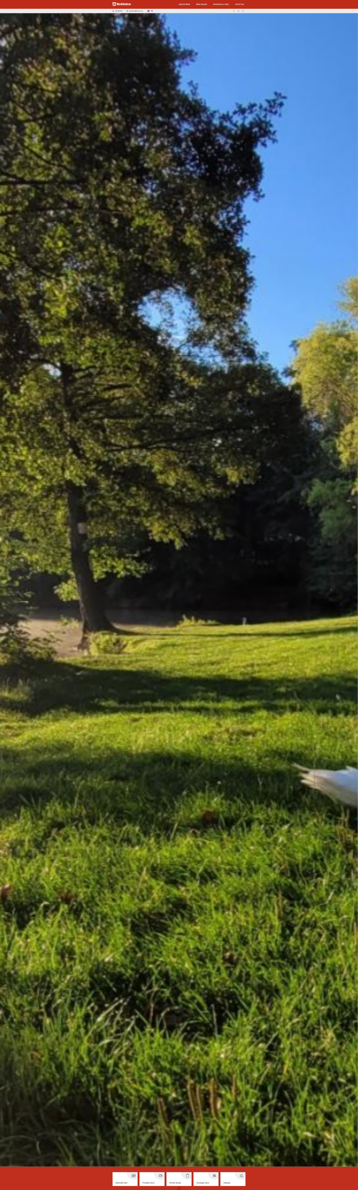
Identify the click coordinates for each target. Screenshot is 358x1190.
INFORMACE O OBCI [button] (221, 4)
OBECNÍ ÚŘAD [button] (184, 4)
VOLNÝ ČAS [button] (239, 4)
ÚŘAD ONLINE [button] (201, 4)
